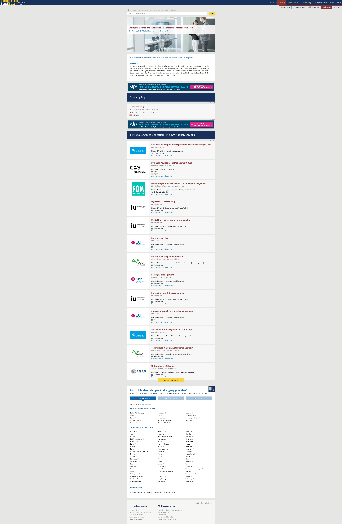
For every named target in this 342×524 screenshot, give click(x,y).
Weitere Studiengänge (171, 380)
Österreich (172, 398)
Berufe (331, 3)
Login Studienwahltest (137, 519)
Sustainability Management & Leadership (171, 329)
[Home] (128, 10)
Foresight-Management (162, 274)
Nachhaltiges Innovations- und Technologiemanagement (178, 183)
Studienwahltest (320, 3)
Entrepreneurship (136, 107)
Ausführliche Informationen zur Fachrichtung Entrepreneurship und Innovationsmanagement (161, 58)
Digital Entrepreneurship (163, 201)
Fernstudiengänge (299, 7)
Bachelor (272, 3)
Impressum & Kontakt (136, 517)
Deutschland (144, 398)
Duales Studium (292, 3)
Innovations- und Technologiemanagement (172, 311)
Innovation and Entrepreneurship (167, 293)
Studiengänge (285, 7)
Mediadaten (162, 515)
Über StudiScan (134, 510)
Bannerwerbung (163, 512)
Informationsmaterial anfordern (162, 156)
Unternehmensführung (162, 366)
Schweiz (200, 398)
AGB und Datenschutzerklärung (140, 512)
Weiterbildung (306, 3)
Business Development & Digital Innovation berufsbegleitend (181, 144)
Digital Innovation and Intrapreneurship (170, 220)
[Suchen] (212, 13)
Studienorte (327, 7)
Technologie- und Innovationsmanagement (172, 347)
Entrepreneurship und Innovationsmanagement (153, 10)
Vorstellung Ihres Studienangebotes (170, 510)
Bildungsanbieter (314, 7)
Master (281, 3)
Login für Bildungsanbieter (167, 519)
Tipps (338, 3)
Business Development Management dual (171, 162)
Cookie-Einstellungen (136, 515)
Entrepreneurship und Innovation (167, 256)
